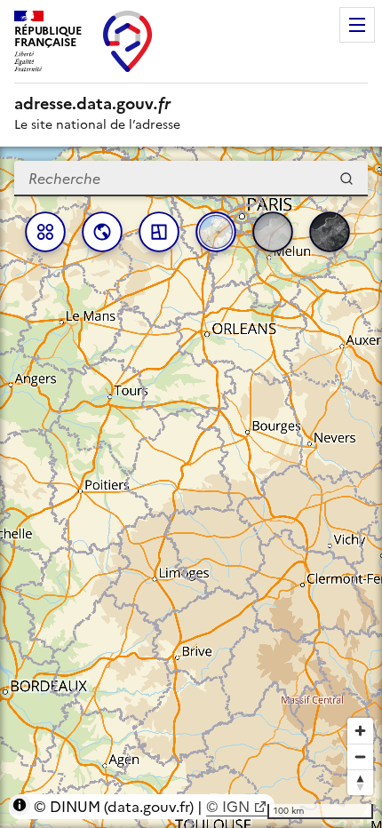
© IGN (228, 806)
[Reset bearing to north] (360, 782)
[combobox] (191, 178)
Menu (357, 25)
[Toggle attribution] (19, 805)
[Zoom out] (360, 756)
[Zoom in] (360, 731)
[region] (191, 487)
